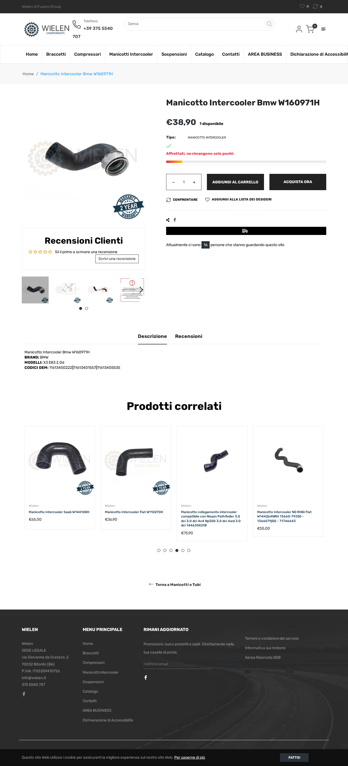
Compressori (93, 662)
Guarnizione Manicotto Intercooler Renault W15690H (283, 514)
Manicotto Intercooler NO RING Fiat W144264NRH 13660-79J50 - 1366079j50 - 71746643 (208, 516)
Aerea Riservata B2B (263, 657)
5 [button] (182, 550)
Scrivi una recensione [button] (117, 258)
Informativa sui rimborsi (265, 648)
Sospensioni (93, 682)
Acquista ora (298, 182)
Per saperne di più (189, 757)
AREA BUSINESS (97, 710)
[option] (60, 483)
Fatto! (294, 757)
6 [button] (188, 550)
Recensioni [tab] (188, 336)
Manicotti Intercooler (101, 672)
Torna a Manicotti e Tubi (178, 584)
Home (28, 73)
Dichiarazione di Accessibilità (108, 720)
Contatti (90, 701)
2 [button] (86, 308)
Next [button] (141, 290)
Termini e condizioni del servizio (272, 638)
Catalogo (90, 691)
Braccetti (91, 653)
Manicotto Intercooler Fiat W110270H (58, 512)
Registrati (228, 663)
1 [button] (80, 308)
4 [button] (176, 550)
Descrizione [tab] (152, 336)
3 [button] (170, 550)
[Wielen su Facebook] (146, 677)
